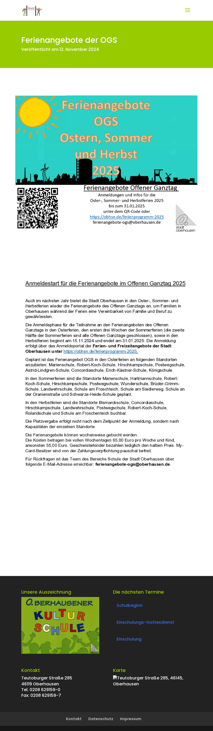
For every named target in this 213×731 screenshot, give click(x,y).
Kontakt (74, 718)
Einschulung (129, 639)
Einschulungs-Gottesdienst (145, 622)
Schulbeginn (130, 605)
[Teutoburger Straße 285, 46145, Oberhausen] (152, 684)
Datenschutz (100, 718)
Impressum (130, 718)
